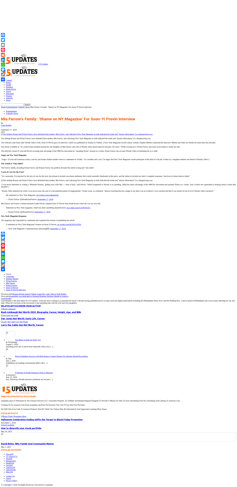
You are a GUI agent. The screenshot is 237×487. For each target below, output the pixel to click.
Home (8, 83)
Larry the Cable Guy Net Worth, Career (22, 325)
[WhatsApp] (118, 257)
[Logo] (20, 76)
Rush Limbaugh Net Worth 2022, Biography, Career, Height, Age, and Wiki (41, 312)
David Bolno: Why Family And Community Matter (27, 443)
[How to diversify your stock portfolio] (7, 425)
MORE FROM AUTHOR (30, 306)
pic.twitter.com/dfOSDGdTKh (69, 224)
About (8, 478)
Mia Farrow (10, 283)
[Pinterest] (118, 246)
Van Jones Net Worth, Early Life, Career (23, 318)
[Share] (118, 269)
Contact (9, 80)
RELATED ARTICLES (10, 306)
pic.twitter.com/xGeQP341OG (78, 208)
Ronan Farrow (11, 285)
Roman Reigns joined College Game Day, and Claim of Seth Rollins (39, 294)
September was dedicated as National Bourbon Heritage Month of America (39, 296)
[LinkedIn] (118, 254)
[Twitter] (118, 238)
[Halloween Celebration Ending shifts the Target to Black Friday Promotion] (13, 416)
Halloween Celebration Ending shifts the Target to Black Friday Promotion (42, 419)
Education (10, 94)
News (8, 100)
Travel (8, 91)
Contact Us (10, 476)
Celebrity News (24, 107)
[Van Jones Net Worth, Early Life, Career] (9, 315)
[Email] (118, 242)
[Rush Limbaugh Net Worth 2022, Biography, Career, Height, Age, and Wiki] (8, 309)
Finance (9, 96)
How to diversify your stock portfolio (21, 428)
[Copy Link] (118, 265)
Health (8, 85)
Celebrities (10, 277)
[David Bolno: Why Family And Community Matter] (118, 441)
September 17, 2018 (45, 199)
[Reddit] (118, 250)
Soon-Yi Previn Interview (16, 290)
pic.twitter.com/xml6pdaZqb (48, 195)
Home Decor (11, 89)
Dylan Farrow (11, 281)
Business (9, 87)
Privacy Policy (11, 481)
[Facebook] (118, 234)
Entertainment (11, 107)
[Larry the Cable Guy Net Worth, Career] (14, 322)
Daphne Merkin (12, 279)
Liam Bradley (6, 125)
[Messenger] (118, 261)
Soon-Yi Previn (12, 288)
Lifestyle (9, 98)
